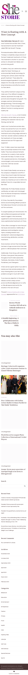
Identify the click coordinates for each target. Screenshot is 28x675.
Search (3, 481)
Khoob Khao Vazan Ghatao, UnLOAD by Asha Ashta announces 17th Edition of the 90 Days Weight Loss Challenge (13, 528)
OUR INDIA (21, 294)
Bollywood (4, 592)
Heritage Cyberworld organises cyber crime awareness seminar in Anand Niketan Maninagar (14, 368)
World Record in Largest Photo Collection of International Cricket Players (13, 437)
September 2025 (5, 563)
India (2, 630)
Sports (3, 658)
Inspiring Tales (5, 634)
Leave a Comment (14, 673)
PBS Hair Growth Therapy (9, 115)
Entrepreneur (4, 606)
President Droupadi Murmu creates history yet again (13, 512)
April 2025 (3, 567)
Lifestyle (3, 639)
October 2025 (5, 558)
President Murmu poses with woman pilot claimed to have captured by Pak (12, 505)
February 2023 (5, 581)
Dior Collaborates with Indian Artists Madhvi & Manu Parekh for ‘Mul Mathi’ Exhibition (14, 402)
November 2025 (5, 553)
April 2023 (3, 572)
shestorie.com (13, 666)
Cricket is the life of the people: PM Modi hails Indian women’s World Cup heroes (13, 498)
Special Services (5, 653)
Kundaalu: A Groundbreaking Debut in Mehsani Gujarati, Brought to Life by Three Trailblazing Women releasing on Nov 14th (13, 519)
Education (4, 597)
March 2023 (4, 577)
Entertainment (5, 602)
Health (3, 625)
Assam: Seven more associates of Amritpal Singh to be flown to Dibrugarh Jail (13, 471)
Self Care (3, 644)
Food (2, 620)
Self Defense (4, 648)
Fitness (3, 616)
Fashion (4, 397)
